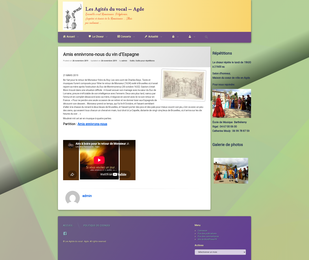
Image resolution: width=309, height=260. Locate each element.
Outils (132, 61)
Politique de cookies (96, 225)
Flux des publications (207, 233)
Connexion (202, 231)
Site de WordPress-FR (207, 239)
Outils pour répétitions (145, 61)
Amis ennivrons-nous (92, 124)
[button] (206, 37)
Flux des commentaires (208, 236)
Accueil (68, 225)
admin (124, 61)
